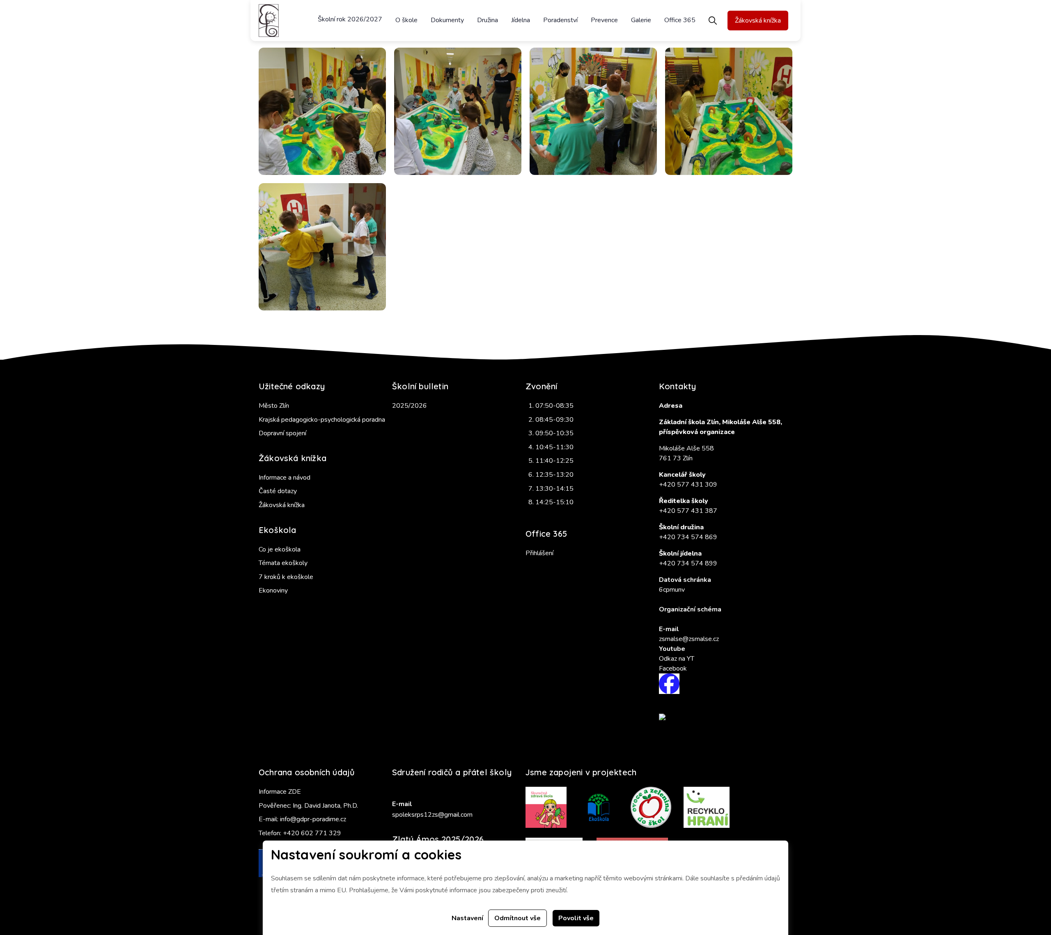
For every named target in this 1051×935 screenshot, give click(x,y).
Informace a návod (284, 477)
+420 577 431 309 (688, 484)
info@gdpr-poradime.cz (313, 819)
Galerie (641, 20)
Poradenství (560, 20)
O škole (406, 20)
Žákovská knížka (758, 20)
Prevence (604, 20)
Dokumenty (447, 20)
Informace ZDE (280, 791)
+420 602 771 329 (312, 833)
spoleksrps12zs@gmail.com (432, 814)
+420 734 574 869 (688, 537)
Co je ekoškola (280, 549)
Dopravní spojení (282, 433)
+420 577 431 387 (688, 510)
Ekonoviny (273, 590)
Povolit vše (576, 918)
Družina (487, 20)
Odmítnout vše (517, 918)
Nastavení (467, 918)
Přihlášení (539, 553)
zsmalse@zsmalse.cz (689, 638)
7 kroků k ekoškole (286, 576)
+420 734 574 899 (688, 563)
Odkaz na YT (676, 658)
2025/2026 (409, 405)
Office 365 (679, 20)
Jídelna (520, 20)
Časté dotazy (278, 491)
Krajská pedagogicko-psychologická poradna (322, 419)
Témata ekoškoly (283, 562)
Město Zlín (274, 405)
